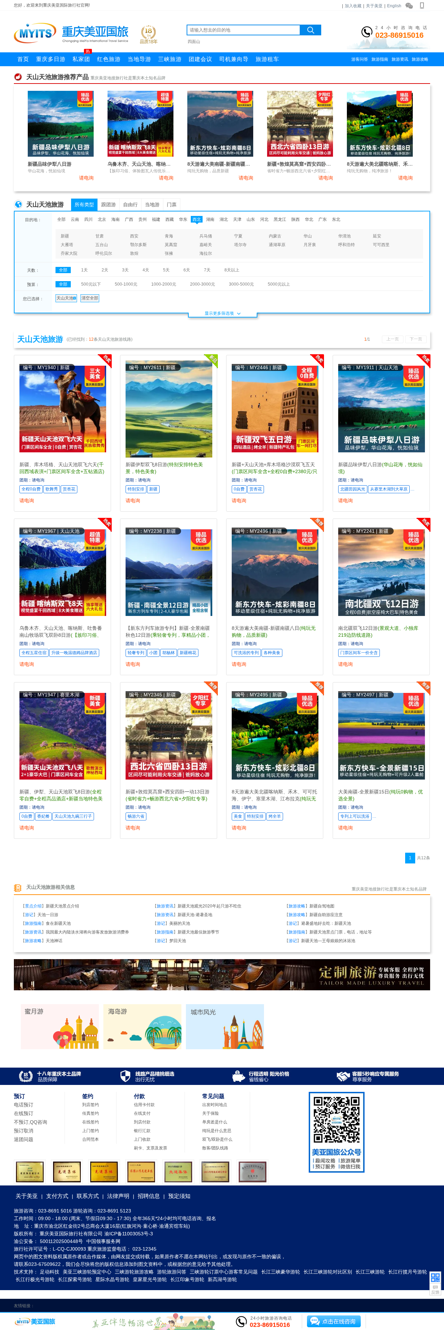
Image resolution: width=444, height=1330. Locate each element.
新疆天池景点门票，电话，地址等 (340, 932)
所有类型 (84, 204)
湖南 (210, 219)
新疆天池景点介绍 (62, 906)
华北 (309, 219)
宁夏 (238, 236)
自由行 (130, 204)
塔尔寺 (240, 244)
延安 (377, 236)
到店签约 (90, 1104)
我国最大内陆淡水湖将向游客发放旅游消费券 (87, 932)
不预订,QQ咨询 (30, 1122)
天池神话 (54, 940)
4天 (146, 270)
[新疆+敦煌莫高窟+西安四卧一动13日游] (300, 155)
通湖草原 (277, 244)
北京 (102, 219)
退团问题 (23, 1139)
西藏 (169, 219)
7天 (207, 270)
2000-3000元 (202, 284)
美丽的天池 (179, 923)
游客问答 (359, 59)
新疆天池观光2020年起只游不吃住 (209, 906)
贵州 (142, 219)
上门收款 (142, 1139)
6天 (186, 270)
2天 (105, 270)
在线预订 (23, 1113)
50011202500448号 (61, 1241)
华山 (308, 236)
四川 (88, 219)
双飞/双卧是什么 (217, 1139)
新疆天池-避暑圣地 (195, 914)
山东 (251, 219)
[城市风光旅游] (225, 1047)
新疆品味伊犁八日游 (49, 164)
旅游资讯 (400, 59)
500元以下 (91, 284)
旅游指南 (380, 59)
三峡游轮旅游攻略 (134, 1272)
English (394, 5)
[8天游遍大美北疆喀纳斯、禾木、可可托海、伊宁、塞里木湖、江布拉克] (380, 155)
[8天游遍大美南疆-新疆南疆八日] (220, 155)
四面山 (194, 41)
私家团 (81, 57)
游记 (29, 914)
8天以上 (231, 270)
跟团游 (108, 204)
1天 (84, 270)
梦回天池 (177, 940)
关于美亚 (374, 5)
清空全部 (90, 298)
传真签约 (90, 1113)
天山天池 (65, 298)
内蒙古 (275, 236)
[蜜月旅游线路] (60, 1047)
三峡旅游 (170, 59)
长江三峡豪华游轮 (280, 1272)
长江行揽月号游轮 (407, 1272)
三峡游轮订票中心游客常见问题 (224, 1272)
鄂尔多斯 (138, 244)
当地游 (152, 204)
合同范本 (90, 1139)
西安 (134, 236)
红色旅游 (109, 59)
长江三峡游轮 (370, 1272)
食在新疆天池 (58, 923)
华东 (183, 219)
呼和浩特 (346, 244)
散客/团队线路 (215, 1148)
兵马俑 (205, 236)
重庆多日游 (51, 59)
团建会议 (200, 59)
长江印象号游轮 (187, 1279)
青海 (169, 236)
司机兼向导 (234, 59)
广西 (129, 219)
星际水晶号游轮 (112, 1279)
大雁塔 (67, 244)
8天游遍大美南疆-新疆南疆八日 (221, 164)
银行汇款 (142, 1130)
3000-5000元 (241, 284)
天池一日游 (47, 914)
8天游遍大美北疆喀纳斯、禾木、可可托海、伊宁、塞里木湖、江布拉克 (274, 798)
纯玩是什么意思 (216, 1130)
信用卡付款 (144, 1104)
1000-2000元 (163, 284)
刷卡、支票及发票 (150, 1148)
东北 (336, 219)
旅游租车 (267, 59)
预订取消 (23, 1130)
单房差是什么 (214, 1122)
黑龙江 (280, 219)
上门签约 (90, 1130)
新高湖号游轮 (222, 1279)
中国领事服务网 (103, 1241)
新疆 (65, 236)
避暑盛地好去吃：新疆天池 (326, 923)
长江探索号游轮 (75, 1279)
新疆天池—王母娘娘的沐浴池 (328, 940)
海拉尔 (205, 253)
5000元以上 (279, 284)
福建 (156, 219)
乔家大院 (69, 253)
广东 (322, 219)
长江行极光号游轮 (35, 1279)
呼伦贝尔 (103, 253)
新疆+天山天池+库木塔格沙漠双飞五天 (274, 471)
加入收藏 (353, 5)
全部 (61, 219)
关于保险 (210, 1113)
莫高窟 (171, 244)
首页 (23, 59)
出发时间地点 (214, 1104)
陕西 (295, 219)
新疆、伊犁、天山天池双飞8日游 (61, 798)
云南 (75, 219)
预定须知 (179, 1196)
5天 (166, 270)
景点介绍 (33, 906)
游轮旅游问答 (171, 1272)
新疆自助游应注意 (326, 914)
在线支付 (142, 1113)
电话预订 (23, 1104)
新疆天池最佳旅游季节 (198, 932)
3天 (125, 270)
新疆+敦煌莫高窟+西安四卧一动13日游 (309, 164)
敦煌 (134, 253)
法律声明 (118, 1196)
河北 (264, 219)
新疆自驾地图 (321, 906)
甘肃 (99, 236)
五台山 (101, 244)
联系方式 (88, 1196)
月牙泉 (310, 244)
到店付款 (142, 1122)
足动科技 (49, 1272)
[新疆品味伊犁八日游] (61, 155)
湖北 (224, 219)
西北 (197, 219)
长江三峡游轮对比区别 (328, 1272)
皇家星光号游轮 (150, 1279)
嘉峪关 (205, 244)
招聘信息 (149, 1196)
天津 (237, 219)
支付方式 (57, 1196)
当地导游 (139, 59)
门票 (172, 204)
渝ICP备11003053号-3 (128, 1233)
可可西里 (381, 244)
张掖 (169, 253)
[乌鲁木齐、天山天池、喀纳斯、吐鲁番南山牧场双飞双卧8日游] (140, 155)
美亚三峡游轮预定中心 (87, 1272)
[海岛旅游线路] (142, 1047)
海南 (115, 219)
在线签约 (90, 1122)
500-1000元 (126, 284)
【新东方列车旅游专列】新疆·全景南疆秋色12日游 (168, 635)
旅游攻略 (420, 59)
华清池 (344, 236)
